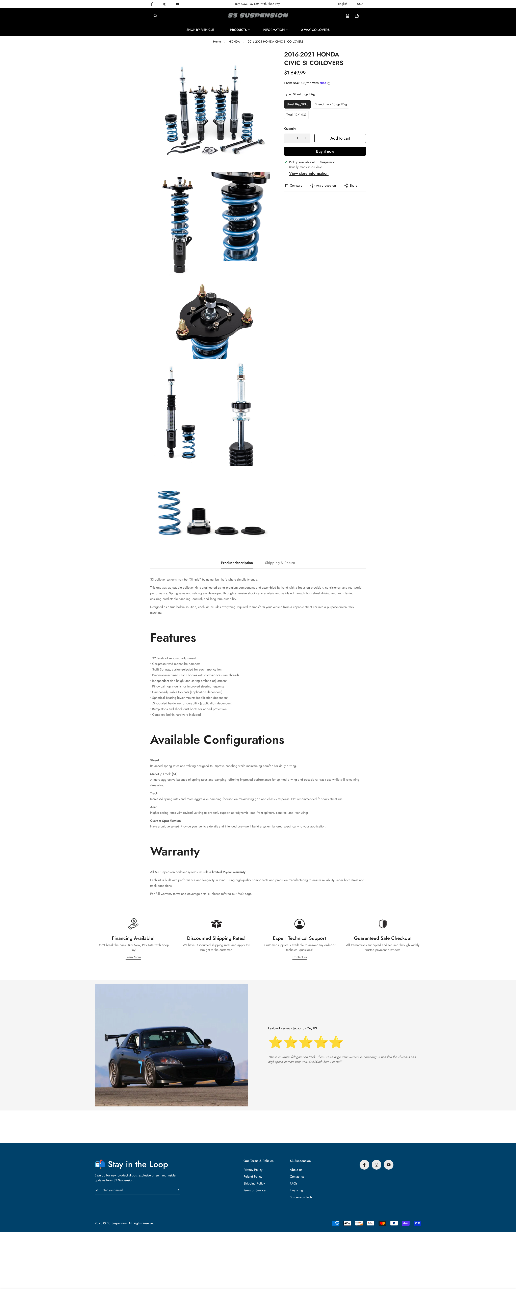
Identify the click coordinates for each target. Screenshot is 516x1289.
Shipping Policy (254, 1183)
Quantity (290, 128)
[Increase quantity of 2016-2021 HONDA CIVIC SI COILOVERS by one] (305, 138)
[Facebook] (152, 4)
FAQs (293, 1183)
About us (296, 1169)
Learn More (133, 957)
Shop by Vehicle (200, 29)
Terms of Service (254, 1190)
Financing (296, 1190)
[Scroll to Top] (508, 1267)
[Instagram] (165, 4)
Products (238, 29)
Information (274, 29)
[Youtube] (177, 4)
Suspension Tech (301, 1197)
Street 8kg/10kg (297, 104)
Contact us (299, 957)
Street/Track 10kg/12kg (331, 104)
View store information (309, 173)
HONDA (234, 41)
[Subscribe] (175, 1190)
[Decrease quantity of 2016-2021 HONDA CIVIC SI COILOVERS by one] (288, 138)
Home (217, 41)
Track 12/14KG (296, 114)
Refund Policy (252, 1176)
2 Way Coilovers (315, 29)
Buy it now (325, 151)
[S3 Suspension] (258, 15)
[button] (356, 15)
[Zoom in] (262, 58)
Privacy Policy (252, 1169)
